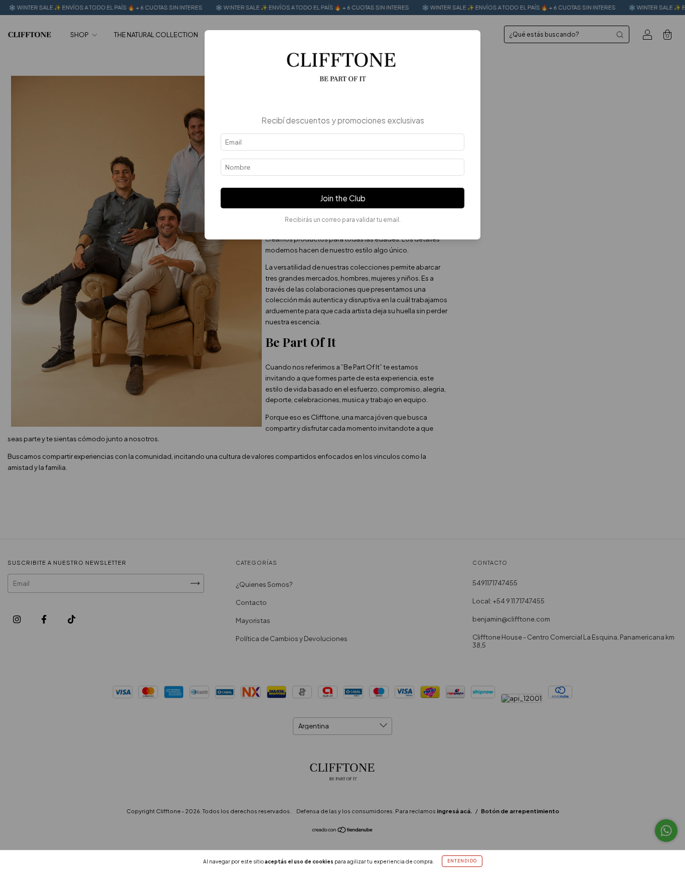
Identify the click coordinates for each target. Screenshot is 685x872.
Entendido (462, 860)
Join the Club (343, 198)
